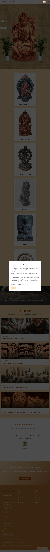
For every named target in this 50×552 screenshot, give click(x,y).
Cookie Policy (25, 284)
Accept (13, 287)
